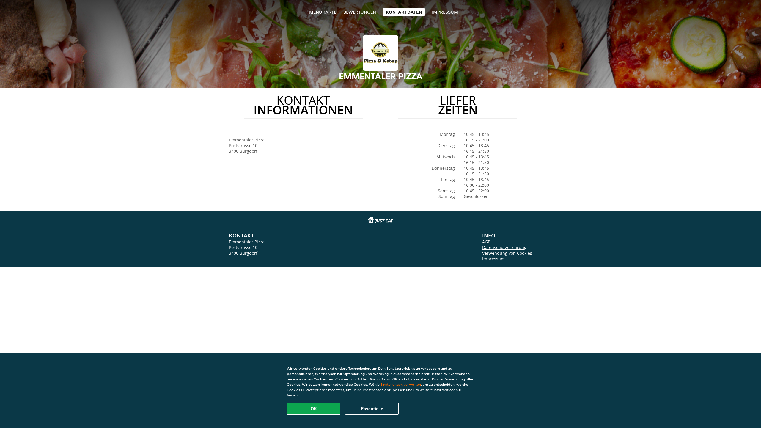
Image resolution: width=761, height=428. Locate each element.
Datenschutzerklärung (504, 247)
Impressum (445, 12)
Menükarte (322, 12)
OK (314, 408)
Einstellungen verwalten (400, 384)
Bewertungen (359, 12)
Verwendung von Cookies (507, 253)
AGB (486, 242)
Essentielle (372, 408)
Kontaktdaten (404, 12)
